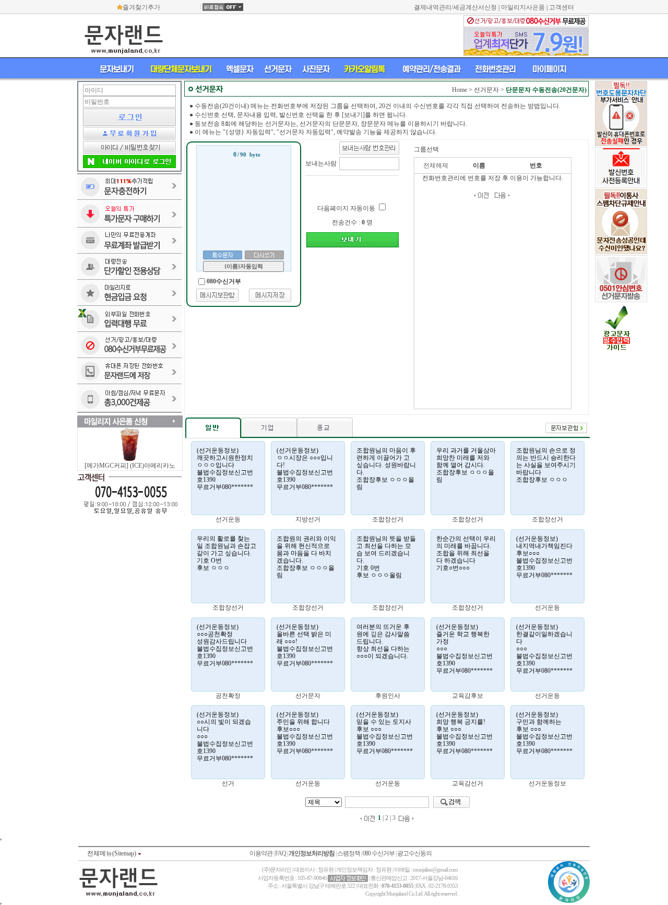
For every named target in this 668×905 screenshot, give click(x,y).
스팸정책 (348, 853)
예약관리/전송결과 (431, 69)
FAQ (280, 853)
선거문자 (277, 69)
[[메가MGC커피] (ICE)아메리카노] (129, 459)
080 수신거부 (379, 853)
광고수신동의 (414, 853)
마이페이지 (549, 69)
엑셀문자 (239, 69)
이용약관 (260, 853)
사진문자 (315, 69)
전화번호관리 (495, 69)
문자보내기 (117, 69)
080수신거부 (224, 281)
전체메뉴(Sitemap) (112, 853)
